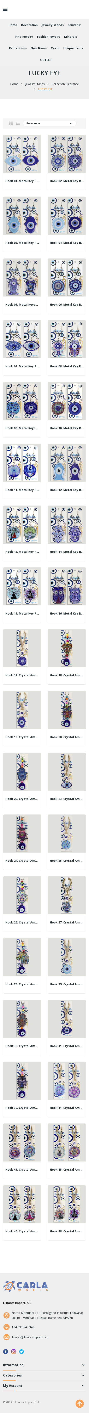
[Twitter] (21, 1351)
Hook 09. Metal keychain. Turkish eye (22, 428)
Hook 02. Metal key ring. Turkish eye (67, 181)
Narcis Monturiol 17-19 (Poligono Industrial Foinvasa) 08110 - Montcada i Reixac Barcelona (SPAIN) (47, 1315)
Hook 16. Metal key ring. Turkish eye (67, 613)
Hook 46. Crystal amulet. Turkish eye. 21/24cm (22, 1231)
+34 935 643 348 (23, 1327)
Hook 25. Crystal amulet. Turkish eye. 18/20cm (67, 861)
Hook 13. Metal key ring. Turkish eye (22, 552)
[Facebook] (5, 1351)
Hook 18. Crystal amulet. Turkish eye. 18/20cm (67, 675)
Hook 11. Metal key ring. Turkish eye (22, 490)
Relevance (49, 123)
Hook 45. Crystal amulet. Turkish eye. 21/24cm (67, 1169)
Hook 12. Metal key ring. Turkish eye (67, 490)
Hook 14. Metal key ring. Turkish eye (67, 552)
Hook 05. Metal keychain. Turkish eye (22, 304)
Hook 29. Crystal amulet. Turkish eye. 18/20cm (67, 984)
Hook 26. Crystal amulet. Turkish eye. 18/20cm (22, 922)
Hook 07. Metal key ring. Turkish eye (22, 366)
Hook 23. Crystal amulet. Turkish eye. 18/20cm (67, 799)
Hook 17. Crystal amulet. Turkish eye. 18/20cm (22, 675)
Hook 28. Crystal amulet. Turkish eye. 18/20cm (22, 984)
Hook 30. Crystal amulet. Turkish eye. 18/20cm (22, 1046)
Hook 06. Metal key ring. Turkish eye (67, 304)
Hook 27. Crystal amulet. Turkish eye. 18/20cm (67, 922)
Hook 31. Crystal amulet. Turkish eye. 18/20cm (67, 1046)
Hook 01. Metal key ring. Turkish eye (22, 181)
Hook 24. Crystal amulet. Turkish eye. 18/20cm (22, 861)
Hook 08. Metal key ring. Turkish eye (67, 366)
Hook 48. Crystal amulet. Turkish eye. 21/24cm (67, 1231)
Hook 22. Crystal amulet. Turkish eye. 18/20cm (22, 799)
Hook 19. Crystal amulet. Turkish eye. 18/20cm (22, 737)
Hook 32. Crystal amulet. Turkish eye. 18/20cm (22, 1108)
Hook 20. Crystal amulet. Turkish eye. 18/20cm (67, 737)
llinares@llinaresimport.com (30, 1337)
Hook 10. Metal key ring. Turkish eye (67, 428)
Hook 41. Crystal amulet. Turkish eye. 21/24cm (67, 1108)
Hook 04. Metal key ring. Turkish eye (67, 243)
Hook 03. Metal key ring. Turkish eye (22, 243)
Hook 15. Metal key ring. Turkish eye (22, 613)
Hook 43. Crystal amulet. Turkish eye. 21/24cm (22, 1169)
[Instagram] (13, 1351)
